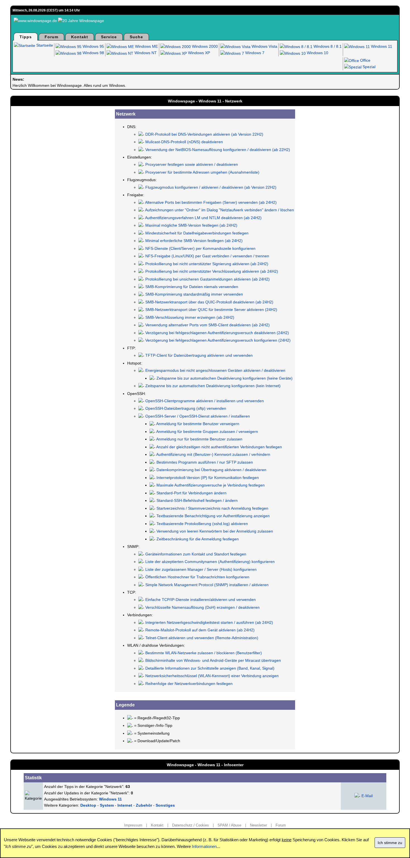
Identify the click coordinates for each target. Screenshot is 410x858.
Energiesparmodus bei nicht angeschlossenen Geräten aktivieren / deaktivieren (215, 370)
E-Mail (367, 796)
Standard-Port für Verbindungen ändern (191, 493)
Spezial (368, 66)
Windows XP (198, 53)
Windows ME (146, 46)
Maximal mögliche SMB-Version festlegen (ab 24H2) (191, 225)
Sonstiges (165, 805)
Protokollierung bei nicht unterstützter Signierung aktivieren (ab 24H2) (206, 264)
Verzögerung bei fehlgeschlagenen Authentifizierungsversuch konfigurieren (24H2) (218, 340)
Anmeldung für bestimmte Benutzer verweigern (197, 423)
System (107, 805)
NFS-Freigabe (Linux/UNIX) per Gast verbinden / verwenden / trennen (207, 256)
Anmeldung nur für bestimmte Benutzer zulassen (199, 439)
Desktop (88, 805)
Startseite (44, 45)
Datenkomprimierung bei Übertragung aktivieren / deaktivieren (211, 470)
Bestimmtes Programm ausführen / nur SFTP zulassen (204, 462)
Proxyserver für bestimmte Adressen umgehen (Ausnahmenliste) (202, 172)
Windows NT (145, 53)
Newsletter (258, 825)
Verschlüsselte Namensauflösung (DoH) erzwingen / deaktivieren (202, 607)
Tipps (26, 37)
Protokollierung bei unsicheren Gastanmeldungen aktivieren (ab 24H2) (207, 279)
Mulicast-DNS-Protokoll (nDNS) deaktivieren (184, 142)
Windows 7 (254, 53)
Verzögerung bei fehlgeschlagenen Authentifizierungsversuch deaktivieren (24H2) (217, 332)
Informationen (204, 846)
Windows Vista (263, 46)
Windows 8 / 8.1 (327, 46)
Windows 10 (317, 53)
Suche (136, 37)
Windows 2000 (204, 46)
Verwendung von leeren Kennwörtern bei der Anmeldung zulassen (214, 531)
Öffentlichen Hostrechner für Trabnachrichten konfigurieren (197, 577)
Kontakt (79, 37)
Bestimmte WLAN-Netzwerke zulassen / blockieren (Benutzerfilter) (203, 653)
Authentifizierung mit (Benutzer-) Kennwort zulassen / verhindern (213, 454)
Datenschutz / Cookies (190, 825)
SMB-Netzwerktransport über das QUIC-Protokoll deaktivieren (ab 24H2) (209, 302)
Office (364, 60)
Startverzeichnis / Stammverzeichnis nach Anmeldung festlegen (212, 508)
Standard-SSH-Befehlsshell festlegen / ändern (197, 500)
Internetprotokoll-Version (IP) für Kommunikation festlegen (207, 477)
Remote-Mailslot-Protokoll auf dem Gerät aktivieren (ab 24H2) (200, 630)
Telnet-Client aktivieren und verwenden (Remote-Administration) (201, 638)
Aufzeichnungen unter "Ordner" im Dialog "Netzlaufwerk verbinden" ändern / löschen (219, 210)
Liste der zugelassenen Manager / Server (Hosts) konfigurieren (201, 569)
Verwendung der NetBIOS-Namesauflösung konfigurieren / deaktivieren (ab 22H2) (217, 149)
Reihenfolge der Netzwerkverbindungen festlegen (189, 683)
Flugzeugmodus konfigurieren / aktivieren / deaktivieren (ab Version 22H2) (210, 187)
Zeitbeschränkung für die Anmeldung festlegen (197, 539)
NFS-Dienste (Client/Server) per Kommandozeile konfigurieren (200, 248)
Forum (51, 37)
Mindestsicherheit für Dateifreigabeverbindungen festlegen (197, 233)
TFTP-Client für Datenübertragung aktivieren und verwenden (199, 355)
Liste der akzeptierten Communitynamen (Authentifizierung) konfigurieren (210, 561)
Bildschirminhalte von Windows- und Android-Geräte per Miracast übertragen (213, 660)
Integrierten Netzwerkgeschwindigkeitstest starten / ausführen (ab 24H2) (209, 622)
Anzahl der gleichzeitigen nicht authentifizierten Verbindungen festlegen (219, 447)
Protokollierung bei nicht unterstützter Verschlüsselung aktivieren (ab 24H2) (211, 271)
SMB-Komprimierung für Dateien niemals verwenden (191, 286)
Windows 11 (381, 46)
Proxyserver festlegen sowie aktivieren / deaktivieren (191, 164)
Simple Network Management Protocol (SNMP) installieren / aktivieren (207, 585)
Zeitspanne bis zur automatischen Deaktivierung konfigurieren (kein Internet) (213, 386)
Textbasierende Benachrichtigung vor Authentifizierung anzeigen (213, 516)
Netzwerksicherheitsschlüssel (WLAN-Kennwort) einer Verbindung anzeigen (212, 676)
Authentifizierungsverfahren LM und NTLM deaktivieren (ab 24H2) (203, 217)
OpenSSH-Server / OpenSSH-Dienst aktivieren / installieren (197, 416)
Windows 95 (92, 46)
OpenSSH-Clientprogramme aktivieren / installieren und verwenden (204, 401)
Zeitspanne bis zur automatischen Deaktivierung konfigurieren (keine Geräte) (224, 378)
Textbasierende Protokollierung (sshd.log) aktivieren (202, 523)
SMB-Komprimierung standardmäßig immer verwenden (194, 294)
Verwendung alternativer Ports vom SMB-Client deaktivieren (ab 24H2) (207, 325)
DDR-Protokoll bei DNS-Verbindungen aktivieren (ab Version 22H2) (204, 134)
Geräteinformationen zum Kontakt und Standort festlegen (195, 554)
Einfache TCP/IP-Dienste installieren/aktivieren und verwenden (200, 599)
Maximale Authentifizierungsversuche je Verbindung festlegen (210, 485)
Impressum (133, 825)
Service (109, 37)
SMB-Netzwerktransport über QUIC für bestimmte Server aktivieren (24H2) (211, 309)
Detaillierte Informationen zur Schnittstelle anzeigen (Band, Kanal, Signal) (209, 668)
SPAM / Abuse (229, 825)
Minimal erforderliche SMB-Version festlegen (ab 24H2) (194, 240)
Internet (124, 805)
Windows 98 (92, 53)
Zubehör (144, 805)
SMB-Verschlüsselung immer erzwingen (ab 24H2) (189, 317)
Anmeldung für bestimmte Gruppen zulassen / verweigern (207, 431)
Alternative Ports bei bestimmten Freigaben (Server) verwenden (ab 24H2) (211, 202)
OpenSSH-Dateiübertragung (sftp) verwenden (185, 408)
